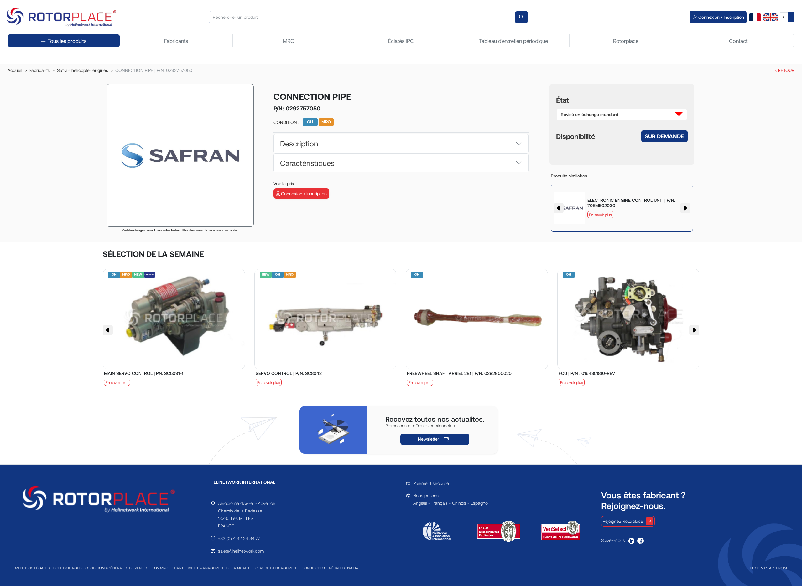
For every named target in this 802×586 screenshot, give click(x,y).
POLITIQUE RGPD (67, 568)
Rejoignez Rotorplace (623, 521)
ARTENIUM (778, 568)
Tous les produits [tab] (67, 41)
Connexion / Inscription (303, 193)
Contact (738, 41)
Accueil (15, 70)
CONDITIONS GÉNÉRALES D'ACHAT (331, 568)
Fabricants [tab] (176, 41)
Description (299, 143)
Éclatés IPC (401, 41)
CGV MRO (160, 568)
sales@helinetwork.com (241, 550)
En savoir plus (600, 214)
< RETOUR (784, 70)
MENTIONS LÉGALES (32, 568)
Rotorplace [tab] (625, 41)
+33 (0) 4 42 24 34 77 (239, 538)
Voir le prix (283, 183)
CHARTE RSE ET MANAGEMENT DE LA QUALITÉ (212, 568)
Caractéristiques (307, 162)
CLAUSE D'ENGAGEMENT (276, 568)
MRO (288, 41)
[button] (622, 114)
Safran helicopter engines (82, 70)
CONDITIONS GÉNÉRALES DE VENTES (116, 568)
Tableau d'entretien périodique (513, 41)
